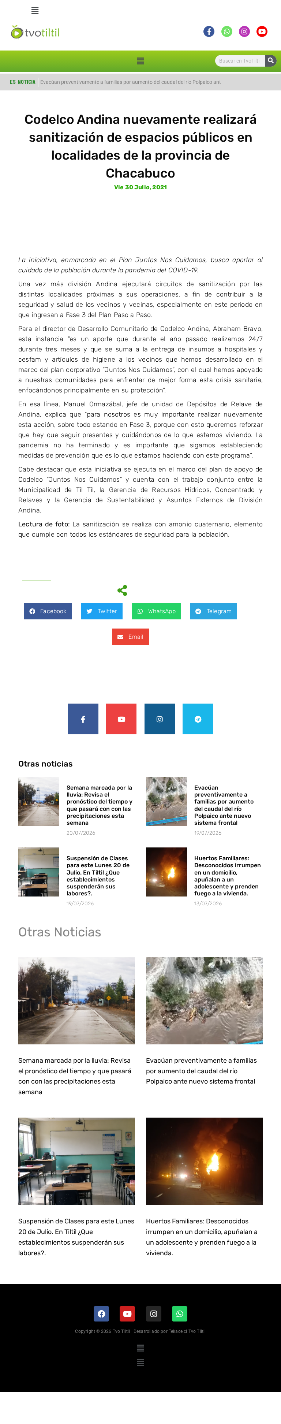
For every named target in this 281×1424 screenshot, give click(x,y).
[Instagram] (160, 719)
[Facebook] (101, 1314)
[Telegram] (198, 719)
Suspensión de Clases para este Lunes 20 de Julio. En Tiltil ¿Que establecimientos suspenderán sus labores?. (98, 876)
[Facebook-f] (83, 719)
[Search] (271, 61)
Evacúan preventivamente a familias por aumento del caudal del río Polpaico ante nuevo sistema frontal (224, 805)
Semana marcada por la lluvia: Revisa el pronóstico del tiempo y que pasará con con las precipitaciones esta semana (99, 805)
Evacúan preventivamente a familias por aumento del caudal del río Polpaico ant (130, 82)
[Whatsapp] (179, 1314)
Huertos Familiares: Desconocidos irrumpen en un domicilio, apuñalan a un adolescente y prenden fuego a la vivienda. (227, 876)
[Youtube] (121, 719)
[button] (35, 11)
